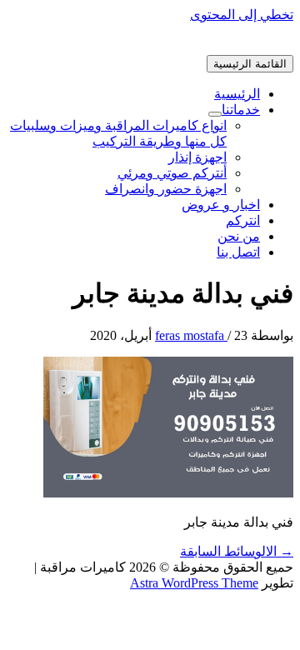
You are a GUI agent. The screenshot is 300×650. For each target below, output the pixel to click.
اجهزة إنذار (197, 157)
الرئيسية (237, 94)
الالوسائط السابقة (236, 551)
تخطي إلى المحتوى (241, 15)
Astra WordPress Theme (194, 583)
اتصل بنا (238, 252)
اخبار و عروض (221, 205)
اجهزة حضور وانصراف (166, 189)
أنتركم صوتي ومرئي (172, 173)
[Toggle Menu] (215, 114)
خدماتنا (241, 109)
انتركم (243, 220)
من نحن (239, 236)
